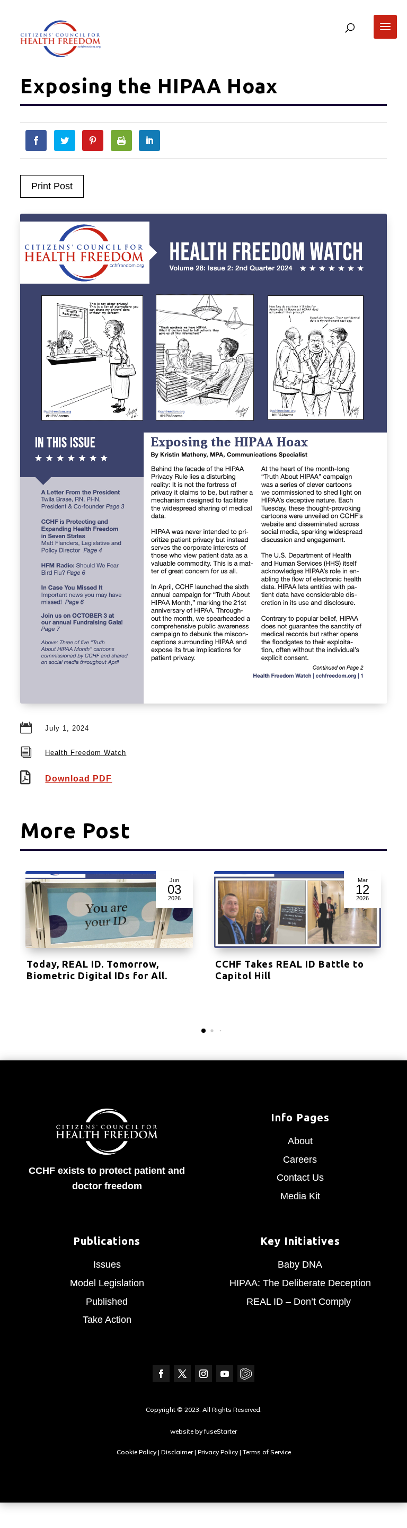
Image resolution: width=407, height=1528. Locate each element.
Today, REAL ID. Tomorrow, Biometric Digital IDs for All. (96, 970)
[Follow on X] (182, 1373)
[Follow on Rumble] (245, 1373)
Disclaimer (177, 1452)
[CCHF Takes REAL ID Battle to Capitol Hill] (298, 911)
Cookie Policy (136, 1452)
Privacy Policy (218, 1452)
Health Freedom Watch (85, 753)
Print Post (52, 186)
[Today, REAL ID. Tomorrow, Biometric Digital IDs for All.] (109, 911)
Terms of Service (267, 1452)
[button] (203, 1031)
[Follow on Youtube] (224, 1373)
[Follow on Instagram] (203, 1373)
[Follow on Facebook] (161, 1373)
